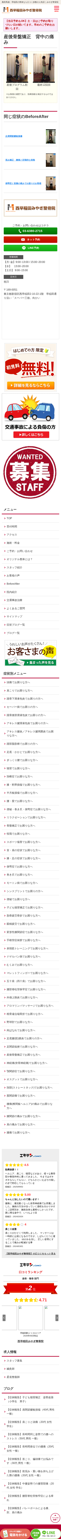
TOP (9, 518)
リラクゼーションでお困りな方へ (26, 817)
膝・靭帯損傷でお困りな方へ (24, 784)
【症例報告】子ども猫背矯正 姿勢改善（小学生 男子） (30, 1399)
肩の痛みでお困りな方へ (21, 1124)
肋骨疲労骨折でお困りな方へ (24, 915)
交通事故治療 (14, 600)
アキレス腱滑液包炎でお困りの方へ (27, 723)
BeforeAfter (13, 583)
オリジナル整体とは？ (20, 559)
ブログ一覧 (13, 633)
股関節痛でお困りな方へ (21, 1095)
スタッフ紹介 (14, 567)
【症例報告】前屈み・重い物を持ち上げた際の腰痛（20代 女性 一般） (30, 1473)
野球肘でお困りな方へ (20, 1022)
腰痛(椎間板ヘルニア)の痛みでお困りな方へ (30, 1106)
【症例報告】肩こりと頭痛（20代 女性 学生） (29, 1424)
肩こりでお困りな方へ (20, 690)
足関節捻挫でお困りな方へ (22, 1046)
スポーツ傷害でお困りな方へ (24, 842)
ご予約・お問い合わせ (20, 551)
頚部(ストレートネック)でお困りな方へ (30, 1087)
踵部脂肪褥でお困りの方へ (22, 743)
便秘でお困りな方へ (18, 899)
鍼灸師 (10, 1368)
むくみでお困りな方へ (20, 964)
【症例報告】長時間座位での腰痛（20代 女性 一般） (30, 1448)
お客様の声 (13, 575)
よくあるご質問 (16, 608)
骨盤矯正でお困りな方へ (21, 825)
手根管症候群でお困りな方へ (24, 940)
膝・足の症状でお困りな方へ (24, 858)
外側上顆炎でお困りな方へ (22, 997)
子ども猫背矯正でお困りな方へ (25, 907)
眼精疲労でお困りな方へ (21, 923)
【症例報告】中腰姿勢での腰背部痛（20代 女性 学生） (30, 1485)
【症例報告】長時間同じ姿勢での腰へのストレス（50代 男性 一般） (30, 1436)
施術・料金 (13, 542)
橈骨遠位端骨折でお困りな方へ (25, 1014)
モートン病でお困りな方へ (22, 883)
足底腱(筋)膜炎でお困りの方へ (24, 1038)
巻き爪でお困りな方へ (20, 874)
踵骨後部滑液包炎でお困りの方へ (26, 715)
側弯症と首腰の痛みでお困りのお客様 (23, 183)
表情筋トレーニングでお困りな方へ (27, 948)
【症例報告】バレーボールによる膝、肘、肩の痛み (29, 1510)
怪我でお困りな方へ (18, 833)
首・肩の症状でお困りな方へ (24, 850)
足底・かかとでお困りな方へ (24, 752)
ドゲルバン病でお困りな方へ (24, 956)
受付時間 (12, 526)
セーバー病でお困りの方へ (22, 707)
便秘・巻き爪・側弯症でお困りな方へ (29, 809)
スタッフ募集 (14, 1360)
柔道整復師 (13, 1377)
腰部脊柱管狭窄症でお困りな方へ (26, 989)
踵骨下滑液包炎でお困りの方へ (25, 698)
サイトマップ (14, 616)
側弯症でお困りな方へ (20, 866)
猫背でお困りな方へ (18, 768)
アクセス (12, 534)
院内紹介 (12, 592)
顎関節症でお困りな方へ (21, 1071)
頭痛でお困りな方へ (18, 682)
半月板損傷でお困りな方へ (22, 792)
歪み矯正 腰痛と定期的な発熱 (20, 160)
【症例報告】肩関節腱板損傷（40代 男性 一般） (30, 1411)
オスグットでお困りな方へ (22, 1079)
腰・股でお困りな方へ (20, 801)
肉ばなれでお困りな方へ (21, 1030)
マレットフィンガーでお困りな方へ (27, 973)
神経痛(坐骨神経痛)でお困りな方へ (27, 1063)
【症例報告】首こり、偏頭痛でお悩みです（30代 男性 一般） (30, 1461)
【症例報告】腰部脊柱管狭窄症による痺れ (30, 1498)
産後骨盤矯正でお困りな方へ (24, 1054)
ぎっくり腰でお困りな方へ (22, 760)
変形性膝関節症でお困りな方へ (25, 932)
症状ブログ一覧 (16, 624)
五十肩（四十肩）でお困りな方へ (26, 981)
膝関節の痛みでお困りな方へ (24, 1116)
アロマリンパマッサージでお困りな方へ (30, 1005)
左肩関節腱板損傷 (13, 136)
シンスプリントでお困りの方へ (25, 891)
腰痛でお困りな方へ (18, 1132)
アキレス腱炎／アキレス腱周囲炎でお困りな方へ (30, 733)
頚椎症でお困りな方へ (20, 776)
